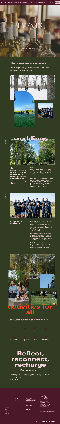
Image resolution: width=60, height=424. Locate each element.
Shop (36, 2)
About (47, 2)
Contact (52, 2)
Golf (5, 2)
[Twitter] (31, 409)
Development (41, 2)
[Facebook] (27, 409)
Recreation (25, 2)
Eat (20, 2)
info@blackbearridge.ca (45, 404)
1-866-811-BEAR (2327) (44, 406)
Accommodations (12, 2)
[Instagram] (29, 409)
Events (30, 2)
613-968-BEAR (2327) (44, 405)
